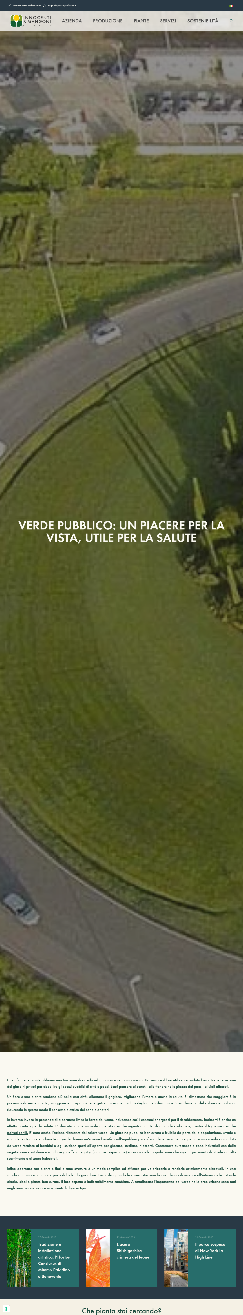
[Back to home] (30, 21)
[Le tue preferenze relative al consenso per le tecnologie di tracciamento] (6, 1308)
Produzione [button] (108, 21)
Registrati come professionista (26, 5)
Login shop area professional (62, 5)
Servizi (168, 21)
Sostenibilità (202, 21)
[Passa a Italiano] (231, 5)
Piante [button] (141, 21)
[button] (231, 21)
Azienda (72, 21)
